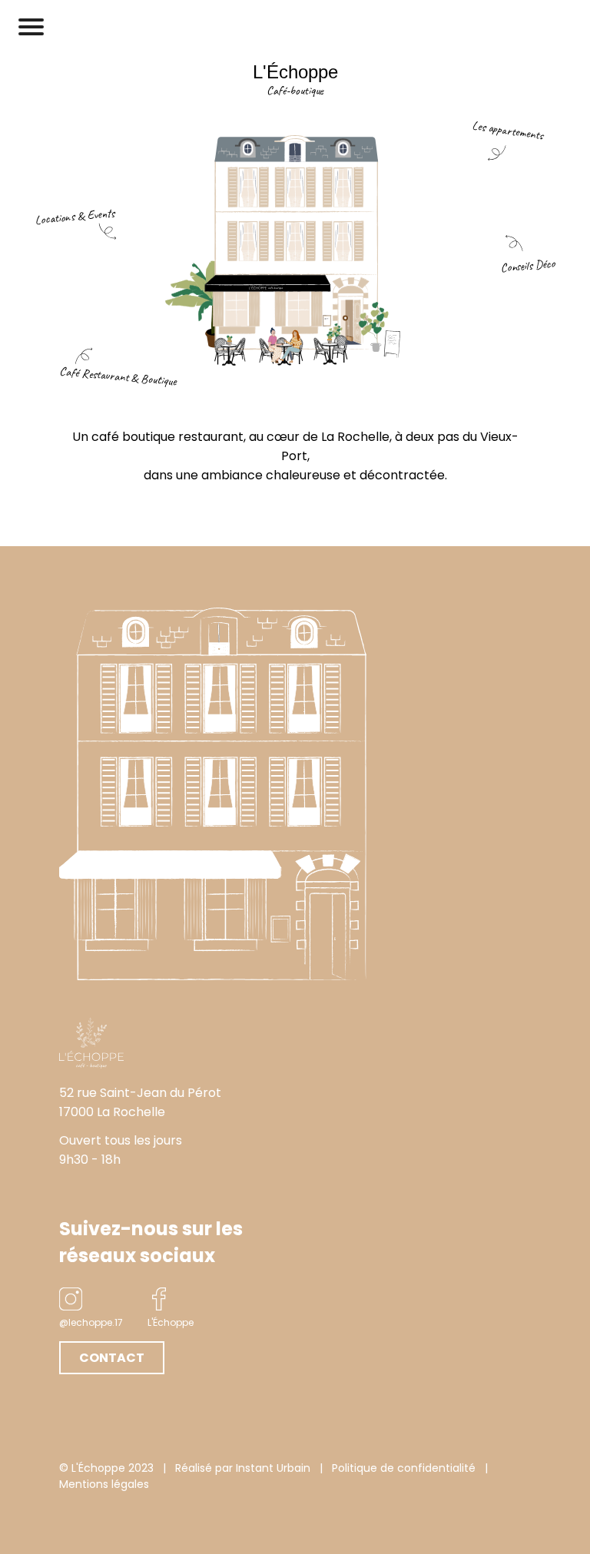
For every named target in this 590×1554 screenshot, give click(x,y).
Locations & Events (74, 217)
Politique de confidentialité (404, 1468)
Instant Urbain (273, 1468)
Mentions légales (104, 1484)
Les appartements (507, 131)
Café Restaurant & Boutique (117, 376)
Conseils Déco (527, 266)
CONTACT (111, 1358)
